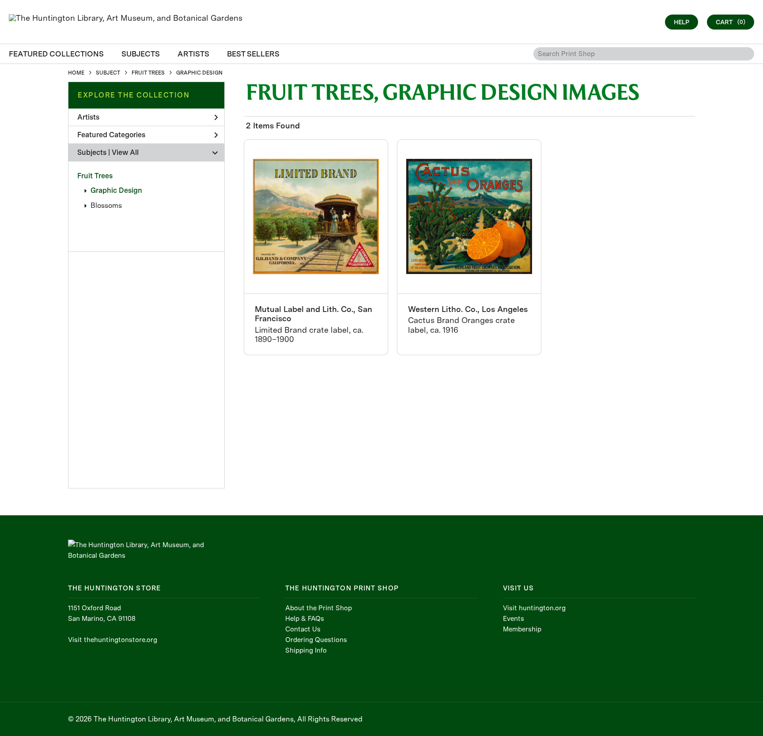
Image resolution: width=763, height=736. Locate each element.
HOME (76, 73)
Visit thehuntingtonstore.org (112, 640)
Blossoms (106, 205)
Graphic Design (116, 190)
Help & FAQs (304, 619)
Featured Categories (111, 135)
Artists (88, 117)
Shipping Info (306, 650)
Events (513, 619)
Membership (522, 629)
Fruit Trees (95, 176)
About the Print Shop (318, 608)
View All (125, 152)
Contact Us (303, 629)
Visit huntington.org (534, 608)
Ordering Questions (316, 640)
